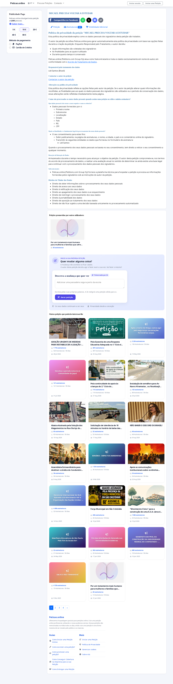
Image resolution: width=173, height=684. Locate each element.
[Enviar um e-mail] (94, 20)
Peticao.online (17, 3)
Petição (56, 27)
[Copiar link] (100, 20)
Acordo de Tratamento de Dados (82, 62)
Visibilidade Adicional (98, 27)
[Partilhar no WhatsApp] (82, 20)
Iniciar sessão (135, 3)
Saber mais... (18, 24)
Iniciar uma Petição (153, 3)
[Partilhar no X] (88, 20)
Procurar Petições (44, 3)
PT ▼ (32, 3)
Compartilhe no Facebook (66, 20)
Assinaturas (73, 27)
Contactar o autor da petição (61, 79)
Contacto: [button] (58, 3)
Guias (52, 635)
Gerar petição (67, 297)
